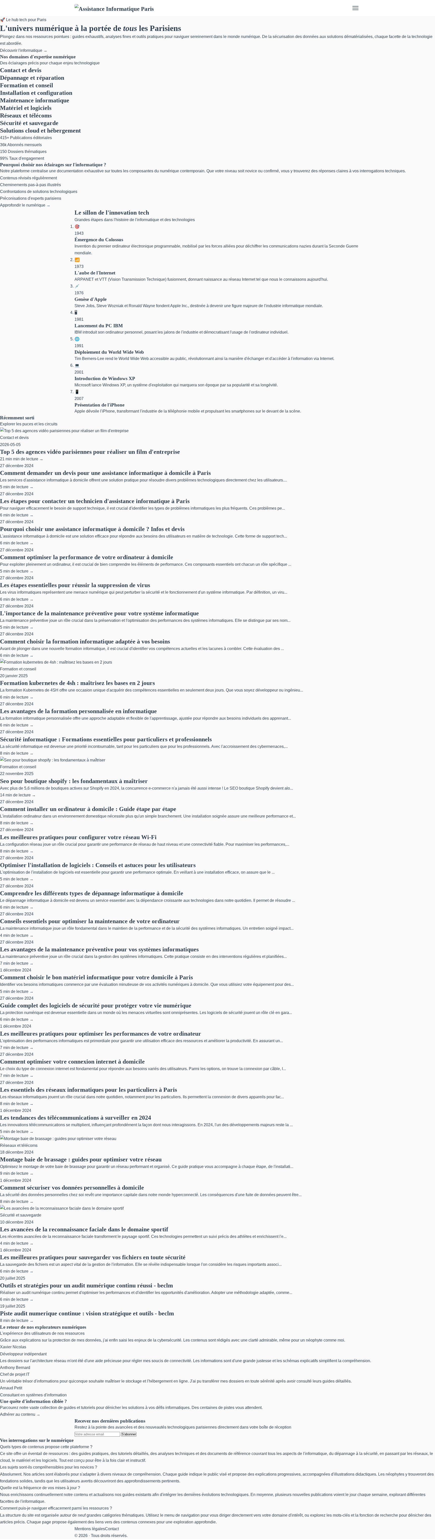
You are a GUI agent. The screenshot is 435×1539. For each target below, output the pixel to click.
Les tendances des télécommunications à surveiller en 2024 (75, 1117)
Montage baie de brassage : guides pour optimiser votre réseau (81, 1159)
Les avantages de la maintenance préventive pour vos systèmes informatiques (99, 949)
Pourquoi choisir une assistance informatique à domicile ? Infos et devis (92, 529)
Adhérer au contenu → (20, 1414)
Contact (112, 1529)
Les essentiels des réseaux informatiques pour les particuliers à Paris (88, 1089)
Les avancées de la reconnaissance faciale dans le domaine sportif (84, 1229)
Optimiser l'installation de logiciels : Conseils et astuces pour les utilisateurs (98, 865)
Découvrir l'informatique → (23, 50)
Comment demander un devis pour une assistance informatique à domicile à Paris (105, 473)
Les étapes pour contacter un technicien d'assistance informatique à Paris (95, 501)
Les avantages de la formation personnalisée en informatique (78, 711)
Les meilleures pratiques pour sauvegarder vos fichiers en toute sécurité (93, 1257)
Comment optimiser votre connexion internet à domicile (72, 1061)
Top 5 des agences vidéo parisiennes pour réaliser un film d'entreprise (90, 452)
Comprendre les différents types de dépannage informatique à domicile (91, 893)
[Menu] (355, 8)
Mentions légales (90, 1529)
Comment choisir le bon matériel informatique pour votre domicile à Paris (96, 977)
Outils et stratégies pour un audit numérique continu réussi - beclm (86, 1285)
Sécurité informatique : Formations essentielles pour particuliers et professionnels (106, 739)
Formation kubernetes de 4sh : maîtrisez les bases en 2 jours (77, 683)
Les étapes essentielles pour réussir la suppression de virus (75, 585)
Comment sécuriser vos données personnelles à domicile (72, 1187)
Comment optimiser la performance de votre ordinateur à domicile (86, 557)
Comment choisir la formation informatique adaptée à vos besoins (85, 641)
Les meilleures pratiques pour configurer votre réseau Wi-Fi (78, 837)
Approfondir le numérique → (25, 205)
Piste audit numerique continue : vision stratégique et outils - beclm (87, 1313)
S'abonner (129, 1434)
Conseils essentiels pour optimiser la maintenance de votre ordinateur (90, 921)
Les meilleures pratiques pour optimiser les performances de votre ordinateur (100, 1033)
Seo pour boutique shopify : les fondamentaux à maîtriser (74, 781)
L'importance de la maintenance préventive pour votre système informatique (99, 613)
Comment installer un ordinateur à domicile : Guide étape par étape (88, 809)
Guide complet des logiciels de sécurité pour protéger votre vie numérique (95, 1005)
